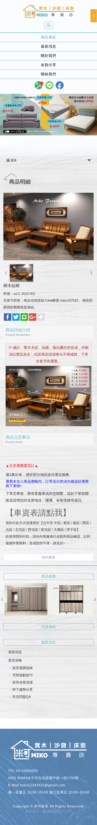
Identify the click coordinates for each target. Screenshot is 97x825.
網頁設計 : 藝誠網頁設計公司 (48, 811)
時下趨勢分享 (22, 689)
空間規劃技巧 (22, 675)
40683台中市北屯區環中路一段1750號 (48, 778)
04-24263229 (27, 771)
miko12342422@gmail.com (42, 785)
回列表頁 (48, 557)
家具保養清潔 (22, 682)
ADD (12, 778)
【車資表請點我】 (38, 512)
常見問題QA (21, 697)
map (39, 85)
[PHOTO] (48, 226)
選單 (13, 160)
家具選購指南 (22, 668)
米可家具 (48, 11)
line (49, 85)
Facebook (59, 85)
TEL (11, 771)
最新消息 (15, 652)
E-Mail (13, 785)
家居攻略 (15, 660)
